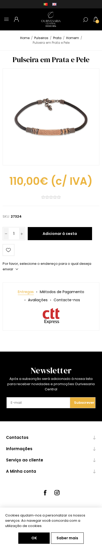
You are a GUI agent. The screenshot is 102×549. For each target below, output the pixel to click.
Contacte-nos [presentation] (67, 300)
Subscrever (84, 402)
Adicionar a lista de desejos (8, 250)
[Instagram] (57, 492)
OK (34, 538)
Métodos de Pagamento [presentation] (62, 291)
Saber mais (67, 538)
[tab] (26, 292)
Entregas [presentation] (26, 291)
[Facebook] (45, 492)
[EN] (54, 4)
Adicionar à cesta (60, 233)
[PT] (45, 4)
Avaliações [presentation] (38, 300)
